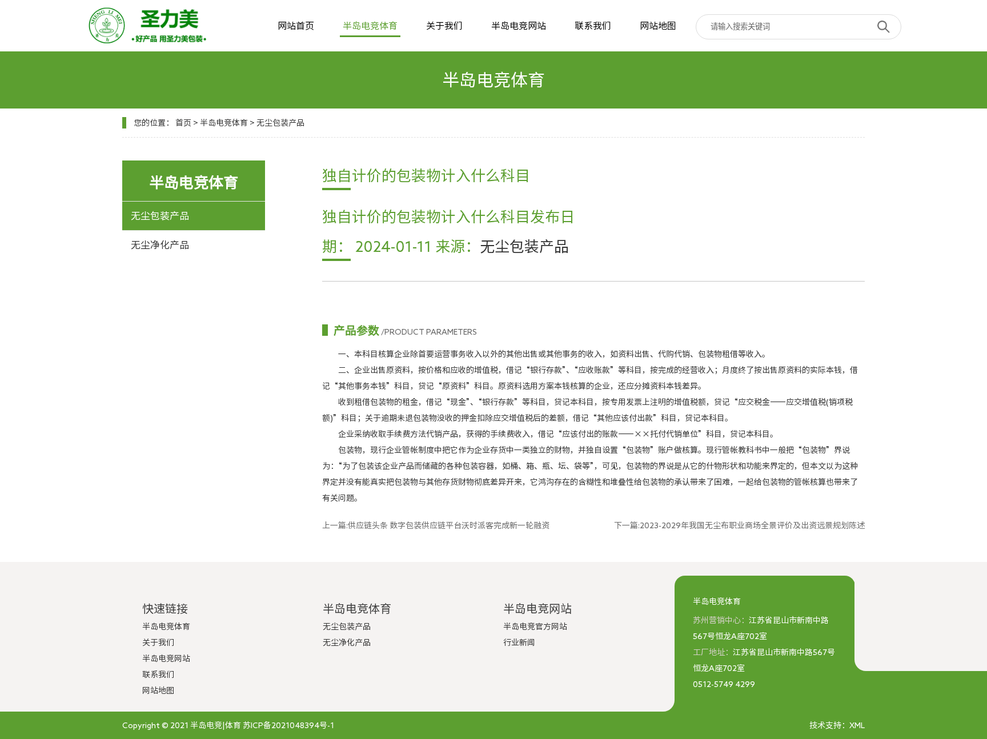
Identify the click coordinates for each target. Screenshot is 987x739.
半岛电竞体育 (370, 25)
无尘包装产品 (280, 123)
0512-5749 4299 (724, 684)
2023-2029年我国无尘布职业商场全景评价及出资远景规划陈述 (752, 525)
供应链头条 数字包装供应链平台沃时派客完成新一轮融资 (448, 525)
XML (857, 725)
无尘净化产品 (160, 245)
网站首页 (296, 25)
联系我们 (593, 25)
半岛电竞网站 (518, 25)
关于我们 (444, 25)
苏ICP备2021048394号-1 (288, 725)
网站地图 (658, 25)
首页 (183, 123)
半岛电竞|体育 (215, 725)
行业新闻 (519, 642)
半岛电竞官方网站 (535, 626)
